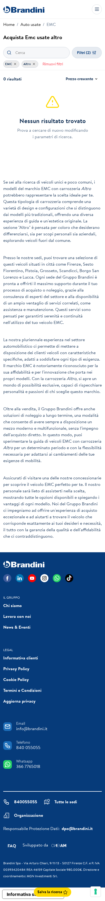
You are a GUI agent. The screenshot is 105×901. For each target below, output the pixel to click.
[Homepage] (23, 9)
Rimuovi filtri (53, 64)
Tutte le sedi (65, 802)
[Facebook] (7, 578)
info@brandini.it (31, 728)
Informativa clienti (20, 658)
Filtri (84, 52)
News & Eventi (16, 627)
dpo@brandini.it (77, 828)
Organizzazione (28, 815)
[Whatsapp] (57, 578)
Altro (27, 64)
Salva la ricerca (50, 892)
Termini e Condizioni (22, 690)
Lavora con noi (17, 616)
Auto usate (30, 24)
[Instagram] (44, 578)
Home (9, 24)
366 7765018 (28, 766)
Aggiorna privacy (19, 701)
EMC (9, 64)
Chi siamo (12, 605)
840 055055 (28, 747)
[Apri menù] (97, 9)
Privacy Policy (16, 669)
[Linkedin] (20, 578)
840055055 (25, 802)
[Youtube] (32, 578)
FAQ (12, 846)
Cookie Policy (16, 679)
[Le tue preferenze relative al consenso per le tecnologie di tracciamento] (95, 891)
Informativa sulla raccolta (33, 894)
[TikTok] (69, 578)
